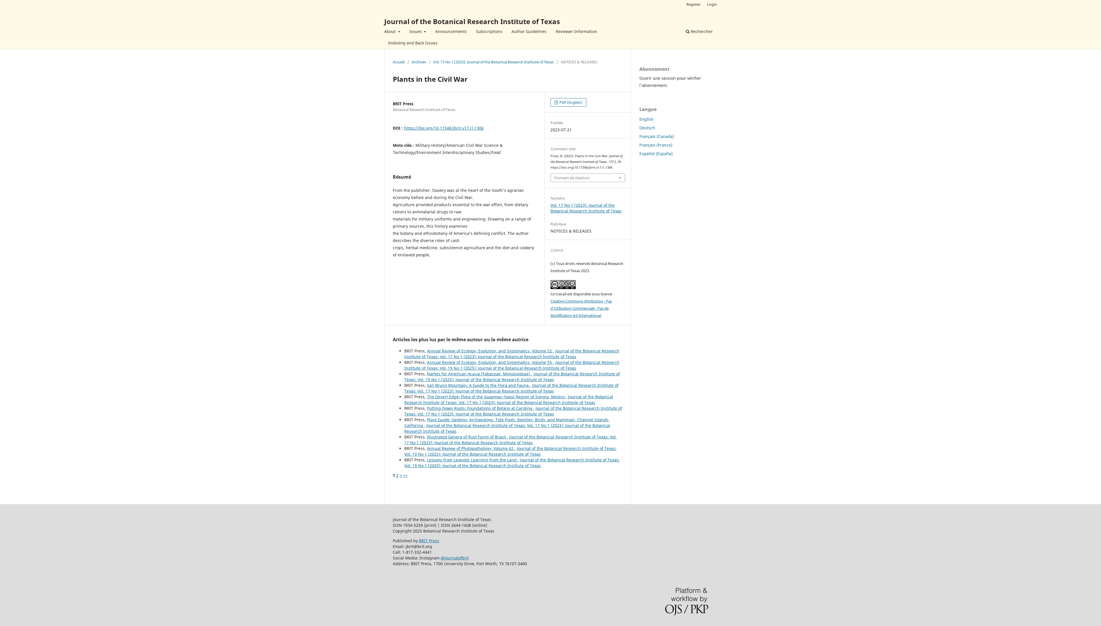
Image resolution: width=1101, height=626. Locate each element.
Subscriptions (489, 31)
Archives (419, 62)
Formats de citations (572, 177)
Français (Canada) (656, 136)
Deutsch (647, 127)
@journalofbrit (455, 558)
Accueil (399, 62)
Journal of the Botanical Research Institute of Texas (472, 21)
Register (693, 4)
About (390, 31)
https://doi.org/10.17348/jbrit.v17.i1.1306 (444, 128)
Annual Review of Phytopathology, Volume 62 (471, 448)
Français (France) (655, 145)
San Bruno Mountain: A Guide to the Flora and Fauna (478, 385)
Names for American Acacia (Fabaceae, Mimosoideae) (479, 374)
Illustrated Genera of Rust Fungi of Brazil (467, 437)
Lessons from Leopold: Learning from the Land (472, 460)
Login (712, 4)
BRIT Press (429, 540)
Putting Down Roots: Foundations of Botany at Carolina (480, 408)
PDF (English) (570, 102)
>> (405, 475)
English (646, 119)
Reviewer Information (576, 31)
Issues (416, 31)
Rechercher (701, 31)
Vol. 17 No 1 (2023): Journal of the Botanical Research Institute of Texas (493, 62)
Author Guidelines (529, 31)
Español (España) (656, 153)
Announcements (451, 31)
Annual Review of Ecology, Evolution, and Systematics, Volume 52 (490, 351)
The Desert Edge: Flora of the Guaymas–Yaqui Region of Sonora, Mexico (496, 396)
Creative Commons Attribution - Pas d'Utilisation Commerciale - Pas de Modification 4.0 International (581, 308)
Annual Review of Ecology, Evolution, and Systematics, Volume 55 (490, 362)
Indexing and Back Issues (413, 43)
